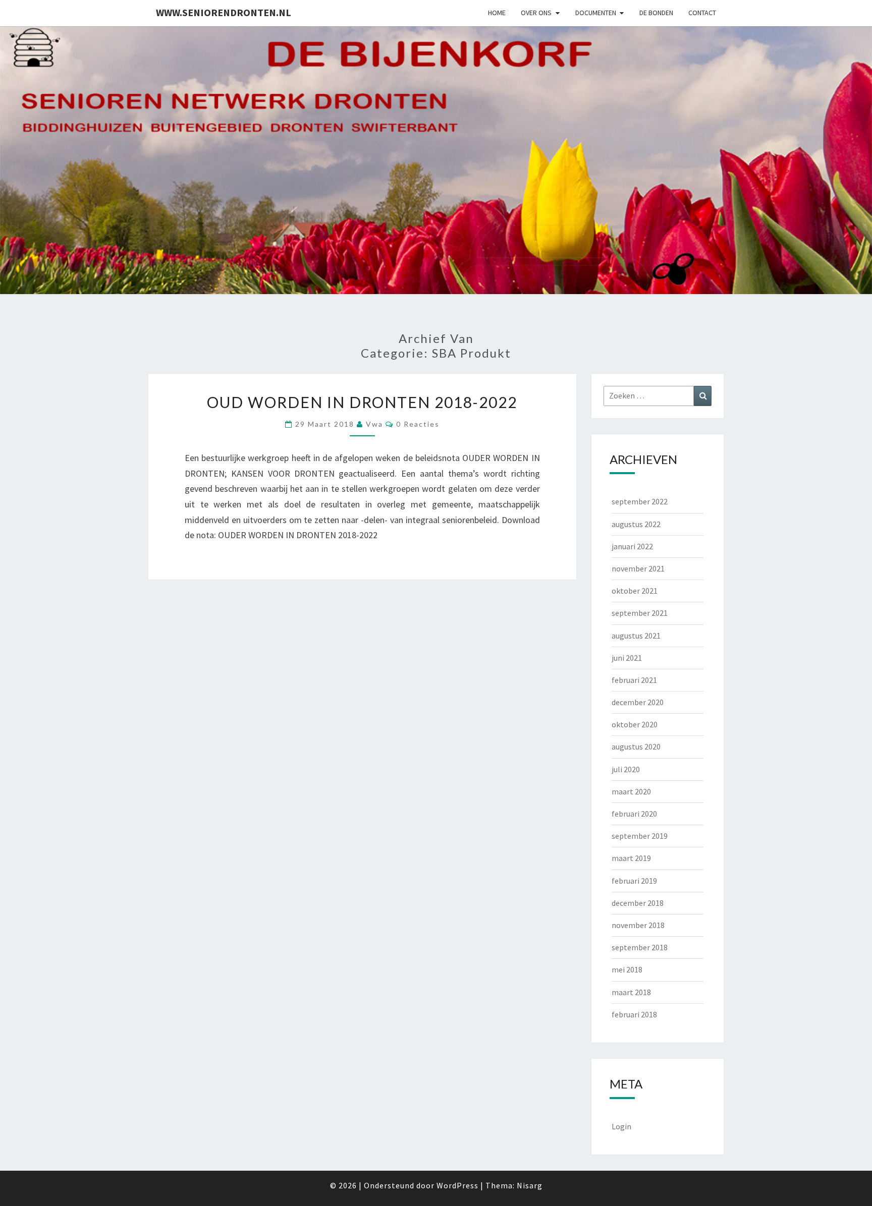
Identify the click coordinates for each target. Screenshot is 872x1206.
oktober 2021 (635, 591)
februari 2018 (634, 1014)
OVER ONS (536, 12)
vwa (374, 424)
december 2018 (638, 903)
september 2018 (640, 947)
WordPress (457, 1185)
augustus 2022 (636, 524)
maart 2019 (631, 858)
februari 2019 (634, 881)
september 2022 (640, 501)
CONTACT (702, 12)
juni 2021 (627, 658)
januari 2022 (632, 546)
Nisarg (529, 1185)
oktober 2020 (635, 724)
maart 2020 (631, 791)
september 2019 (640, 836)
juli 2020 (626, 769)
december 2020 (638, 702)
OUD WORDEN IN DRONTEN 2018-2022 (362, 402)
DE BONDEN (656, 12)
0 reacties (418, 424)
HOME (497, 12)
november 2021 (638, 568)
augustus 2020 (636, 746)
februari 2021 (634, 680)
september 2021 (640, 613)
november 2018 (638, 925)
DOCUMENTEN (595, 12)
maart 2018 (631, 992)
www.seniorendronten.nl (223, 12)
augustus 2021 (636, 635)
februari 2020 (634, 814)
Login (621, 1126)
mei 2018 (627, 969)
